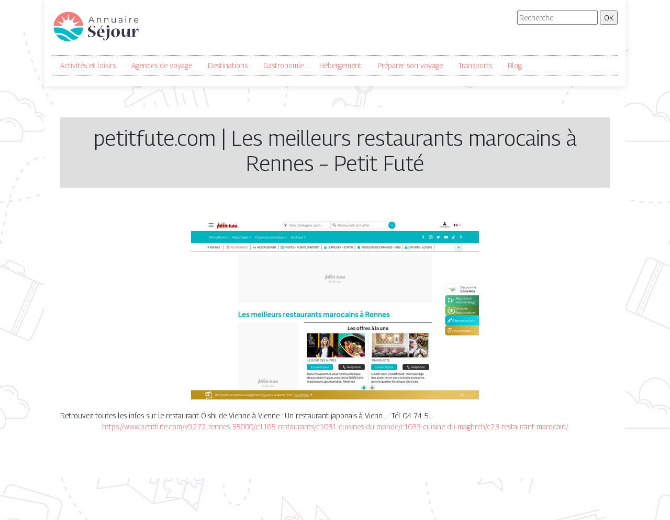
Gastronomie (283, 65)
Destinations (228, 65)
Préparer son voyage (410, 65)
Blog (515, 65)
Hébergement (340, 65)
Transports (475, 65)
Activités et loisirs (88, 65)
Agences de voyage (161, 65)
